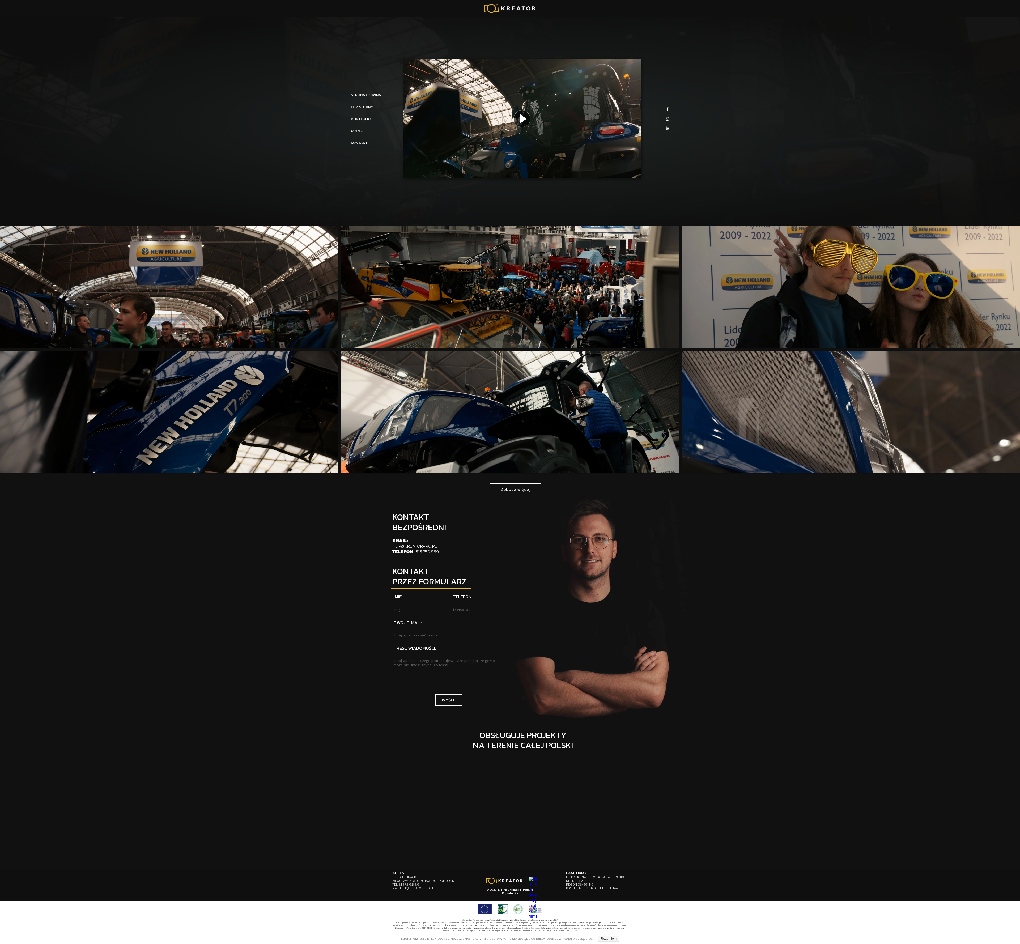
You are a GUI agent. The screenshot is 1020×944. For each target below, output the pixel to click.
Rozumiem (609, 939)
